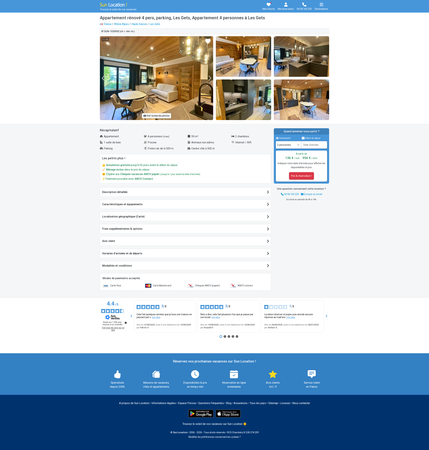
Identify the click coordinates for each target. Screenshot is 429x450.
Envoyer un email (312, 194)
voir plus (156, 317)
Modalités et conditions (117, 265)
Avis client (108, 241)
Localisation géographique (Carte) (123, 216)
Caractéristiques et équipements (122, 204)
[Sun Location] (113, 4)
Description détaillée (114, 192)
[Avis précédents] (131, 316)
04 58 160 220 (291, 194)
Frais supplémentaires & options (122, 228)
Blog (228, 403)
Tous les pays (258, 403)
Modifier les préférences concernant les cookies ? (215, 437)
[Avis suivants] (326, 316)
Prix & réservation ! (301, 175)
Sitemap (273, 403)
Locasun (285, 403)
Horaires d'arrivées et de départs (122, 253)
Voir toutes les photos (158, 115)
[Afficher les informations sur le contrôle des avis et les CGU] (125, 322)
